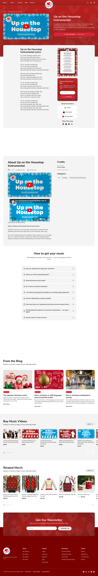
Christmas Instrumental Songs (15, 11)
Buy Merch (25, 559)
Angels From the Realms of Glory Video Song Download (66, 441)
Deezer (83, 559)
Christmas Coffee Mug (83, 494)
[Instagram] (86, 572)
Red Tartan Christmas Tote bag (67, 494)
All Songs (64, 178)
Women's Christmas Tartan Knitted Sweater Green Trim (10, 495)
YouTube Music (85, 557)
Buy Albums (26, 551)
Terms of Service (36, 571)
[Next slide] (93, 452)
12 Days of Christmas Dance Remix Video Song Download (11, 441)
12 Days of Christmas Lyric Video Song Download (29, 441)
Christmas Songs (66, 551)
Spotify (83, 551)
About (43, 551)
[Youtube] (94, 572)
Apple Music (84, 554)
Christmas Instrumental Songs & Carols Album (23, 226)
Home (4, 11)
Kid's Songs (65, 557)
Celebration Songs (66, 554)
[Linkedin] (91, 572)
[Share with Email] (63, 124)
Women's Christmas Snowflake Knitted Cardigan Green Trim (30, 495)
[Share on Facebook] (69, 124)
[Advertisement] (12, 69)
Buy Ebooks (26, 557)
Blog (43, 559)
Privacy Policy (28, 571)
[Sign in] (94, 3)
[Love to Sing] (49, 4)
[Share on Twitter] (72, 124)
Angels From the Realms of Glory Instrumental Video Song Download (86, 442)
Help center (45, 562)
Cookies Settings (46, 571)
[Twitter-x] (89, 572)
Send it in (44, 557)
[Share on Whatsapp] (66, 124)
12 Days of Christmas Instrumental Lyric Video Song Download (48, 442)
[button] (91, 3)
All (59, 178)
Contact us (45, 554)
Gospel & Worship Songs (68, 559)
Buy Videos (26, 554)
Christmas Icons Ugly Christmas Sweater (48, 495)
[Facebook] (83, 572)
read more (62, 29)
